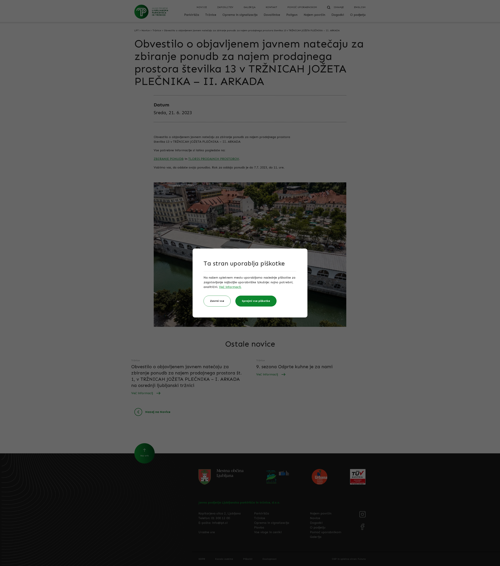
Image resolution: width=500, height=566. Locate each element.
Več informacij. (230, 287)
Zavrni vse (217, 301)
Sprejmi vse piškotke (256, 301)
